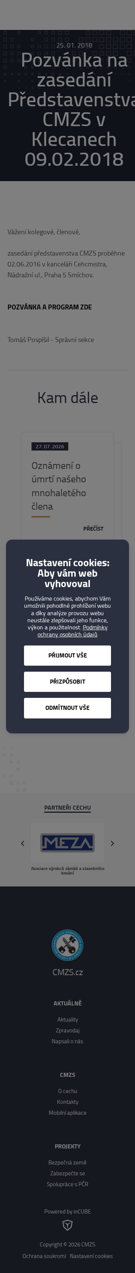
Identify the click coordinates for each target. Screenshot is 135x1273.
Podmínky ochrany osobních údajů (73, 630)
